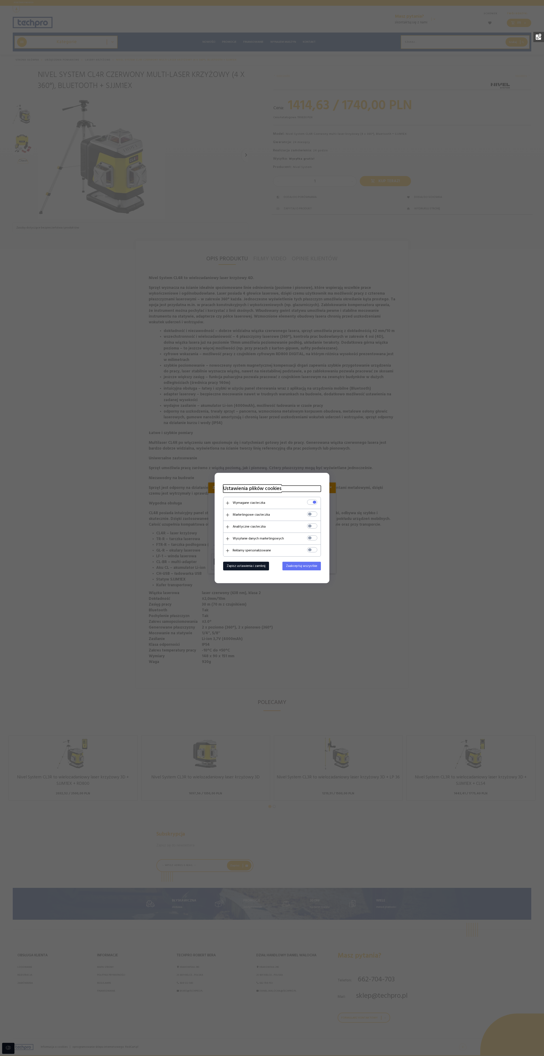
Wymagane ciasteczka (249, 503)
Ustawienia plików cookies (252, 489)
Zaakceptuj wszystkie (301, 566)
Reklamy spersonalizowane (252, 550)
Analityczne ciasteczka (249, 526)
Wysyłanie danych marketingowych (258, 538)
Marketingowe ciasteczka (251, 515)
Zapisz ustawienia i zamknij (246, 566)
